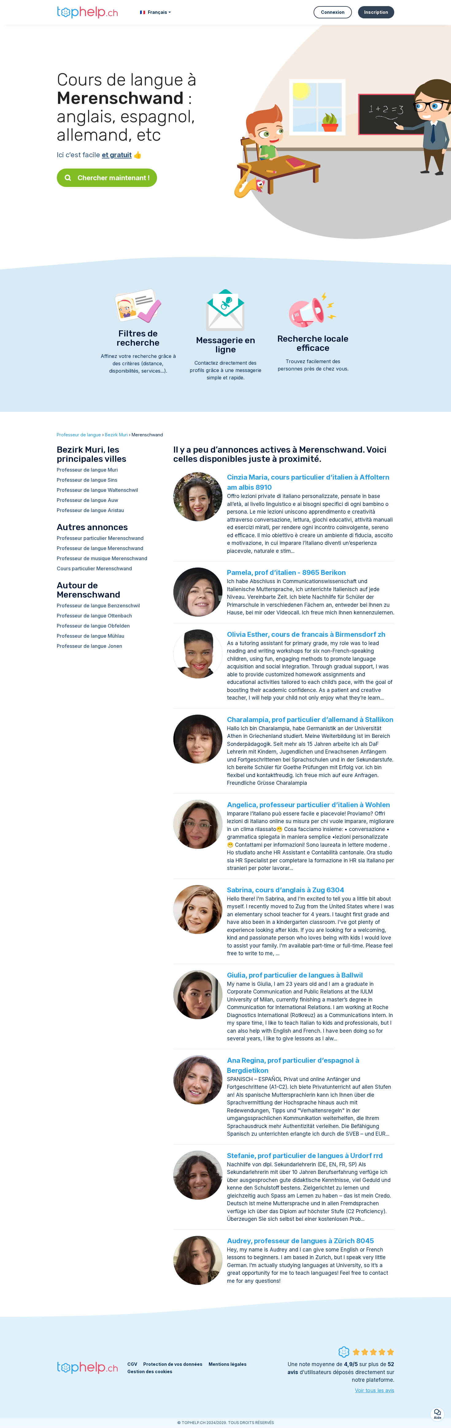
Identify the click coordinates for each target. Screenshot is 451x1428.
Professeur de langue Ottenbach (94, 616)
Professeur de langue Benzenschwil (98, 605)
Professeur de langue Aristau (90, 510)
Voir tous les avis (374, 1390)
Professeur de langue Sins (87, 480)
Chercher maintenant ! (114, 178)
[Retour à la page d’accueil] (87, 12)
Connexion (333, 12)
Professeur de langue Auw (87, 500)
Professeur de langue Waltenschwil (97, 490)
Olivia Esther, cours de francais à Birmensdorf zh (306, 634)
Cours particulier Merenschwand (94, 568)
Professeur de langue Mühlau (90, 636)
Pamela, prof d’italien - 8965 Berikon (286, 572)
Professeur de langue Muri (87, 470)
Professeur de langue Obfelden (93, 626)
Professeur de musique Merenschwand (102, 558)
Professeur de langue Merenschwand (100, 548)
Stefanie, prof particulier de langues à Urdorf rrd (305, 1156)
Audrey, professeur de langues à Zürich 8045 (300, 1241)
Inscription (376, 12)
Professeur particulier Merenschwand (100, 538)
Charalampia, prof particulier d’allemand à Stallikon (310, 719)
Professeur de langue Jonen (89, 646)
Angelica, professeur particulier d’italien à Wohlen (308, 805)
